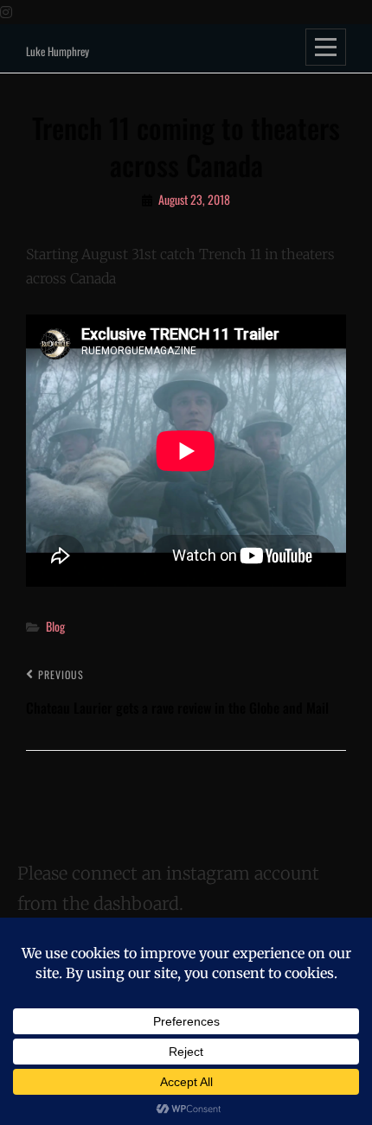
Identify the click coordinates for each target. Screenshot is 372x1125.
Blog (55, 626)
